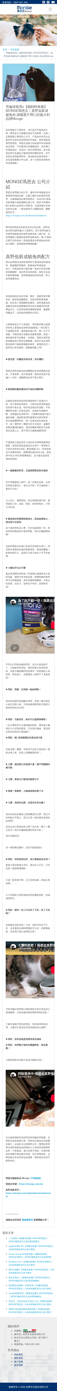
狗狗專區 (18, 1354)
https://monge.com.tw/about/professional (26, 215)
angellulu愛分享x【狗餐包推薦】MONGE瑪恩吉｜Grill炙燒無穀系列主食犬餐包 (32, 1248)
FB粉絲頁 (36, 1178)
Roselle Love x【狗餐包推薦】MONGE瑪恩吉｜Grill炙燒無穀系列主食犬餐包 (31, 1263)
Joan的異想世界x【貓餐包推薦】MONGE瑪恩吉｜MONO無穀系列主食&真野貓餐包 (31, 1295)
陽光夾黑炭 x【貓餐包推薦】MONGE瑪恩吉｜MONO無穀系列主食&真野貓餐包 (30, 1279)
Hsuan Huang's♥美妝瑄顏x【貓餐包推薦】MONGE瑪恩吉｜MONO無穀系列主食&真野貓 (30, 1255)
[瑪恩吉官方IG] (49, 2)
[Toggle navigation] (50, 9)
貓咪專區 (18, 1357)
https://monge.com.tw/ (31, 1183)
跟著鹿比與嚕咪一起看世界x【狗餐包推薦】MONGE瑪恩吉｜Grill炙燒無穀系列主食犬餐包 (30, 1287)
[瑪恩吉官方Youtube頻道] (53, 2)
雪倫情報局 (27, 1219)
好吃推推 (14, 49)
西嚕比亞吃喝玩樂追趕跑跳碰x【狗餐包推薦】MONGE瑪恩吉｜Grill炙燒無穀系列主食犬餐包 (30, 1310)
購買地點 (18, 1364)
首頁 (5, 49)
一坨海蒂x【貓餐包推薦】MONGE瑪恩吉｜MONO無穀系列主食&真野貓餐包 (29, 1240)
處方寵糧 (18, 1361)
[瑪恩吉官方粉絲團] (44, 2)
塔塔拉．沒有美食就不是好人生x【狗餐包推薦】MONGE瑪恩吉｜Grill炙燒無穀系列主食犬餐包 (31, 1303)
